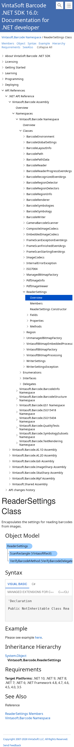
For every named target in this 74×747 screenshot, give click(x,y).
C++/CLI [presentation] (63, 592)
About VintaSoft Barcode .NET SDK (27, 56)
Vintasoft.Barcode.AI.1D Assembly (34, 449)
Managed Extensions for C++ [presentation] (30, 592)
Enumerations (32, 372)
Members (8, 43)
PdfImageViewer (37, 286)
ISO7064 (31, 269)
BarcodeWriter (36, 217)
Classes (28, 131)
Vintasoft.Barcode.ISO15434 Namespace (37, 419)
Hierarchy (58, 43)
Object (21, 43)
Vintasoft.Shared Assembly (30, 484)
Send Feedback (12, 745)
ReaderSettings (36, 292)
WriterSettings (36, 361)
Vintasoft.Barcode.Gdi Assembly (33, 461)
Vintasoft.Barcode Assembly (30, 102)
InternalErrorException (41, 263)
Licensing (11, 62)
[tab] (17, 584)
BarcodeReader (36, 165)
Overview (22, 108)
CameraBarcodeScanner (42, 223)
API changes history (22, 490)
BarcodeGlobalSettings (41, 142)
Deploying (12, 85)
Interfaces (29, 378)
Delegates (29, 384)
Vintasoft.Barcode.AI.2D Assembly (34, 455)
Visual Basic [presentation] (17, 584)
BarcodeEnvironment (40, 136)
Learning (11, 73)
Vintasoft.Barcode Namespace (21, 37)
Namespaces (24, 113)
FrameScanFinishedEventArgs (46, 246)
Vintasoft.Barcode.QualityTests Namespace (39, 427)
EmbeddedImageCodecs (42, 234)
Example (44, 43)
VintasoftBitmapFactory (41, 349)
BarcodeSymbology (39, 211)
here (38, 637)
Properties (37, 320)
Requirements (11, 47)
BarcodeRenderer (38, 200)
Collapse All (44, 47)
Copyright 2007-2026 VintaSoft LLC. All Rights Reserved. (35, 739)
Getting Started (15, 67)
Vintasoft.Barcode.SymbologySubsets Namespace (43, 435)
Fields (34, 315)
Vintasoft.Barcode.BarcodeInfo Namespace (39, 390)
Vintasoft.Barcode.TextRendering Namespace (41, 443)
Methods (36, 326)
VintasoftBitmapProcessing (44, 355)
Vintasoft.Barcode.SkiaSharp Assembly (37, 473)
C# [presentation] (33, 584)
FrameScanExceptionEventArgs (46, 240)
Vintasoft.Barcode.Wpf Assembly (33, 478)
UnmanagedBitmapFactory (44, 338)
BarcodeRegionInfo (39, 194)
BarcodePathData (37, 159)
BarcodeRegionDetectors (42, 188)
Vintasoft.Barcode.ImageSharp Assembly (39, 467)
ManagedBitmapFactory (42, 274)
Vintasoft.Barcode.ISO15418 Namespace (37, 412)
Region (31, 332)
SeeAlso (28, 47)
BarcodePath (34, 154)
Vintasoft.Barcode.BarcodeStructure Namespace (43, 398)
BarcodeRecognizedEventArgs (46, 177)
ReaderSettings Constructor (48, 309)
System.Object (15, 656)
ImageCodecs (35, 257)
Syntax (32, 43)
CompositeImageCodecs (42, 228)
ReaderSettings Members (24, 713)
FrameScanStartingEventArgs (45, 251)
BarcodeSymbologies (40, 205)
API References (15, 90)
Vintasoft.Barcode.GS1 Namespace (42, 405)
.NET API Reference (21, 96)
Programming (14, 79)
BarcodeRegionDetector (42, 182)
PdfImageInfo (35, 280)
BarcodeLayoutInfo (38, 148)
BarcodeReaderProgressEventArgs (49, 171)
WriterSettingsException (42, 367)
